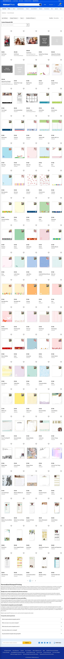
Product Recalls (6, 652)
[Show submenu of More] (62, 8)
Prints (14, 8)
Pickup (9, 8)
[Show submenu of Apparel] (58, 8)
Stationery (4, 12)
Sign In (60, 0)
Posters (27, 8)
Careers (22, 650)
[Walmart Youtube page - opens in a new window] (47, 642)
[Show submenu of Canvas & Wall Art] (37, 8)
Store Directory (16, 650)
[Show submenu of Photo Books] (49, 8)
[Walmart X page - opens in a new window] (42, 642)
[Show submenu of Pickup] (11, 8)
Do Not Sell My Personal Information (30, 654)
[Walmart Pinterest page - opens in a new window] (44, 642)
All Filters (5, 18)
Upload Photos (35, 0)
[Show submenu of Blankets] (42, 8)
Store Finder (15, 0)
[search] (27, 24)
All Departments (7, 650)
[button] (7, 31)
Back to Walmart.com (7, 0)
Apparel (56, 8)
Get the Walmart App (30, 652)
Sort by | (51, 18)
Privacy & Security (47, 652)
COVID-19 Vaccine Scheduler (52, 650)
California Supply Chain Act (16, 654)
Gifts (52, 8)
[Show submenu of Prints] (15, 8)
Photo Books (46, 8)
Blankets (40, 8)
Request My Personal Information (47, 654)
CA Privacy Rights (56, 652)
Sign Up (27, 642)
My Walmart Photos (28, 0)
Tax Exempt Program (20, 652)
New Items (4, 8)
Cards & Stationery (20, 8)
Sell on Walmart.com (37, 650)
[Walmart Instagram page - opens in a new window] (50, 642)
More (61, 8)
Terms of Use (39, 652)
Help (45, 4)
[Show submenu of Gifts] (53, 8)
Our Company (28, 650)
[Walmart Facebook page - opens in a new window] (39, 642)
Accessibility (13, 652)
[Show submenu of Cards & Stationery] (24, 8)
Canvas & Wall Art (34, 8)
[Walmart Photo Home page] (9, 4)
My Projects (21, 0)
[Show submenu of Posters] (29, 8)
